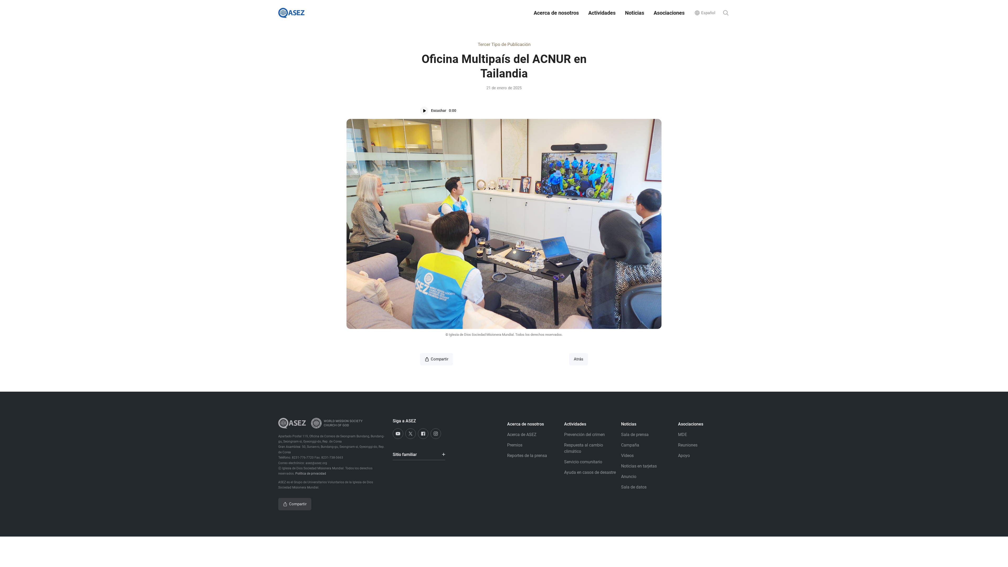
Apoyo (684, 455)
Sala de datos (634, 487)
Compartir (439, 359)
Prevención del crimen (584, 434)
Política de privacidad (310, 473)
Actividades (602, 13)
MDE (682, 434)
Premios (514, 445)
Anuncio (628, 476)
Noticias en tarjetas (639, 466)
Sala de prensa (635, 434)
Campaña (630, 445)
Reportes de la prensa (527, 455)
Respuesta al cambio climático (583, 448)
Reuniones (687, 445)
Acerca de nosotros (556, 13)
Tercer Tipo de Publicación (504, 44)
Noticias (634, 13)
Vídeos (627, 455)
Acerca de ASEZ (522, 434)
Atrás (578, 359)
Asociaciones (669, 13)
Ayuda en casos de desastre (590, 472)
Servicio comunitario (583, 461)
